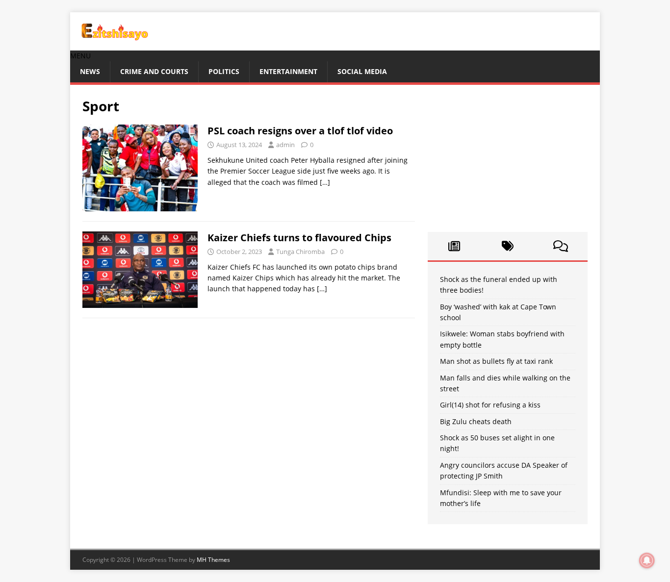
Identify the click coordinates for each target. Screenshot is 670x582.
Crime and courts (154, 71)
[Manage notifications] (647, 560)
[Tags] (507, 246)
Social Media (362, 71)
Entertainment (288, 71)
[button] (80, 55)
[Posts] (454, 246)
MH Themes (213, 560)
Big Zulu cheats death (476, 421)
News (90, 71)
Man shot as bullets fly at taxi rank (496, 361)
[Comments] (561, 246)
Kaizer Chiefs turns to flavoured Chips (299, 237)
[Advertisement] (508, 158)
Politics (223, 71)
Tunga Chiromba (300, 251)
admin (285, 144)
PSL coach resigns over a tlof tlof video (300, 130)
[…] (325, 182)
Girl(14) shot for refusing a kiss (490, 404)
